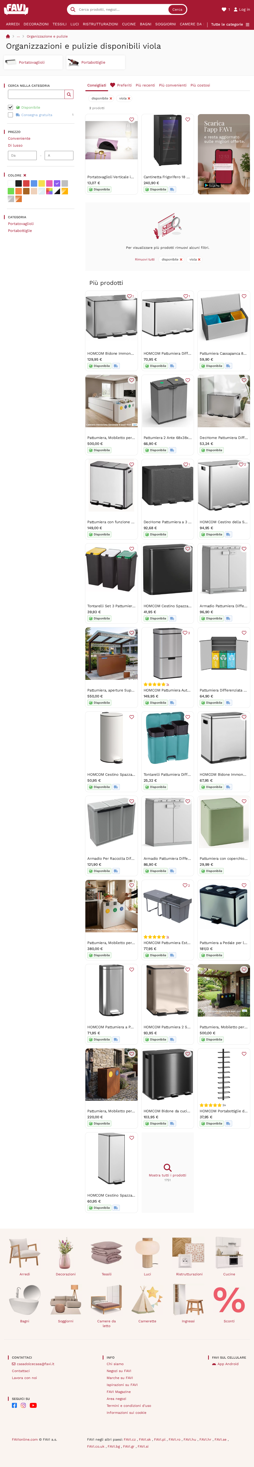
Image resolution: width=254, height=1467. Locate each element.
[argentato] (11, 199)
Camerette (147, 1321)
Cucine (129, 24)
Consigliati (96, 85)
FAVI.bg (114, 1446)
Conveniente (19, 138)
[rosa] (49, 183)
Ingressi (188, 1321)
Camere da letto (197, 24)
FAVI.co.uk (96, 1446)
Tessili (59, 24)
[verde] (11, 191)
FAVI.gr (129, 1446)
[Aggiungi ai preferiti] (132, 119)
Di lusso (15, 145)
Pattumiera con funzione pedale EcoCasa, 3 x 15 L (130, 522)
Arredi (13, 24)
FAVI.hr (206, 1439)
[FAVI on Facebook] (14, 1405)
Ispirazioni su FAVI (122, 1385)
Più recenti (145, 85)
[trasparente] (41, 191)
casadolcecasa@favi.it (35, 1364)
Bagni (145, 24)
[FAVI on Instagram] (23, 1405)
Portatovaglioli (21, 223)
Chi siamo (115, 1364)
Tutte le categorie (227, 24)
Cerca (177, 9)
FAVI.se (221, 1439)
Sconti (229, 1321)
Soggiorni (165, 24)
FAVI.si (143, 1446)
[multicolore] (49, 191)
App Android (228, 1364)
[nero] (18, 183)
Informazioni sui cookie (126, 1413)
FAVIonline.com (25, 1439)
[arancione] (18, 191)
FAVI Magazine (119, 1392)
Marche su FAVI (120, 1378)
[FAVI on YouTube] (33, 1405)
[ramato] (18, 199)
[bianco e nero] (57, 191)
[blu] (34, 183)
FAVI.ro (175, 1439)
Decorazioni (36, 24)
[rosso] (26, 183)
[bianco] (11, 183)
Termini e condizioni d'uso (129, 1406)
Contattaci (21, 1371)
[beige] (34, 191)
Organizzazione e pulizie (47, 36)
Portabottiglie (20, 230)
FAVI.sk (145, 1439)
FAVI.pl (160, 1439)
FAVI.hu (190, 1439)
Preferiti (124, 85)
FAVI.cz (130, 1439)
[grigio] (65, 183)
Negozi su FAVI (119, 1371)
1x (167, 684)
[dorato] (65, 191)
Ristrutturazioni (100, 24)
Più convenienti (173, 85)
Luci (74, 24)
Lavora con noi (24, 1378)
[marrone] (26, 191)
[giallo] (41, 183)
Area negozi (116, 1399)
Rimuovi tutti (145, 259)
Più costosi (200, 85)
